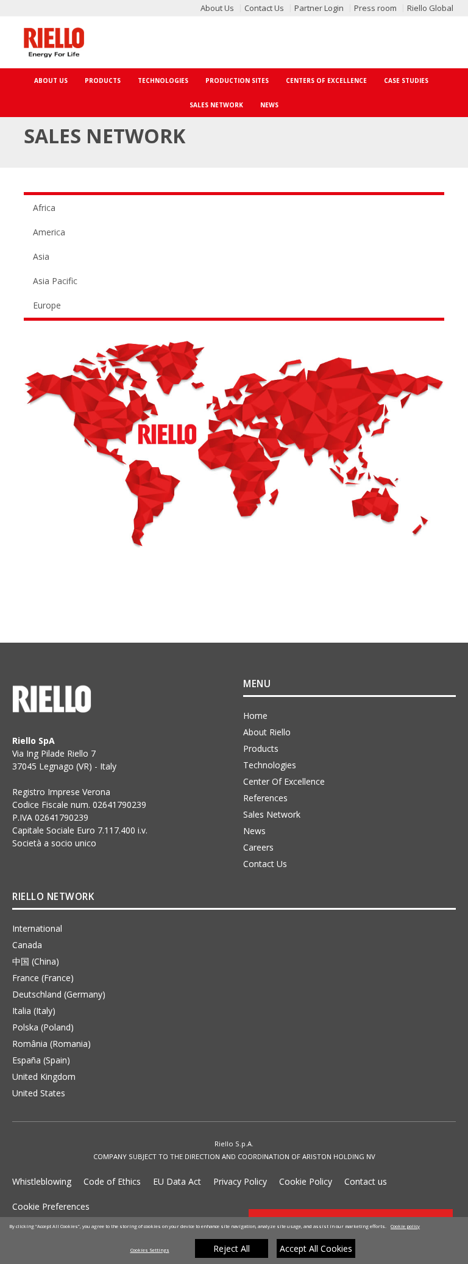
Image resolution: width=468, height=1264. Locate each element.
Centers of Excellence (326, 80)
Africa (44, 207)
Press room (375, 7)
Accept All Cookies (316, 1248)
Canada (27, 945)
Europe (47, 305)
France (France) (43, 978)
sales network (271, 814)
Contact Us (264, 7)
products (260, 748)
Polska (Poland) (43, 1027)
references (265, 798)
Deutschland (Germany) (58, 994)
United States (38, 1093)
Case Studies (406, 80)
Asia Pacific (55, 281)
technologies (269, 765)
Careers (258, 847)
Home (255, 715)
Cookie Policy (305, 1181)
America (49, 232)
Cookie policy (405, 1226)
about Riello (267, 732)
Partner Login (319, 7)
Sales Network (216, 105)
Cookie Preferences (51, 1206)
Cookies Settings (149, 1250)
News (269, 105)
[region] (234, 1240)
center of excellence (284, 781)
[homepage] (54, 42)
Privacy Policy (240, 1181)
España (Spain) (41, 1060)
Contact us (365, 1181)
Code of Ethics (112, 1181)
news (254, 831)
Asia (41, 256)
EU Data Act (177, 1181)
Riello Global (430, 7)
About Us (217, 7)
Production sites (237, 80)
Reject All (231, 1248)
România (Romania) (51, 1043)
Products (103, 80)
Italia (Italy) (33, 1010)
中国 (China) (35, 961)
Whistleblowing (41, 1181)
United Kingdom (44, 1076)
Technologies (163, 80)
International (37, 928)
